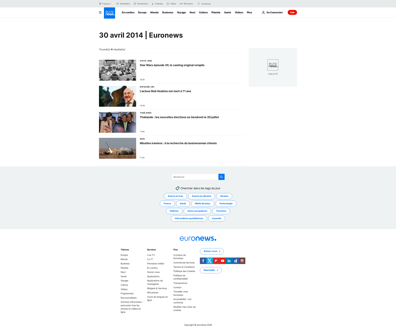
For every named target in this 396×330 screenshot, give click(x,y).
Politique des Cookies (184, 271)
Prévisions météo (155, 263)
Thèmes (125, 249)
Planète (215, 12)
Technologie (225, 203)
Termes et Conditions (184, 267)
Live (292, 12)
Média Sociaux (202, 203)
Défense (174, 211)
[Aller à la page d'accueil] (109, 13)
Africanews (152, 292)
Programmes (127, 293)
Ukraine (224, 196)
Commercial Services (184, 262)
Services (151, 249)
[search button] (198, 3)
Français (105, 3)
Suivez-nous (153, 272)
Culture (203, 12)
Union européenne (197, 211)
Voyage (181, 12)
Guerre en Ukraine (201, 196)
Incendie (216, 218)
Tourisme (221, 211)
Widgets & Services (157, 288)
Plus (175, 249)
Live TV (151, 255)
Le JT (150, 259)
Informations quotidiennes (189, 218)
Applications (153, 276)
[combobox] (214, 3)
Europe (142, 12)
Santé (227, 12)
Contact (177, 287)
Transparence (180, 283)
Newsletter (209, 270)
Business (167, 12)
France (167, 203)
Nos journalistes (129, 297)
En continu (128, 12)
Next (192, 12)
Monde (154, 12)
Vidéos (239, 12)
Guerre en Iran (175, 196)
